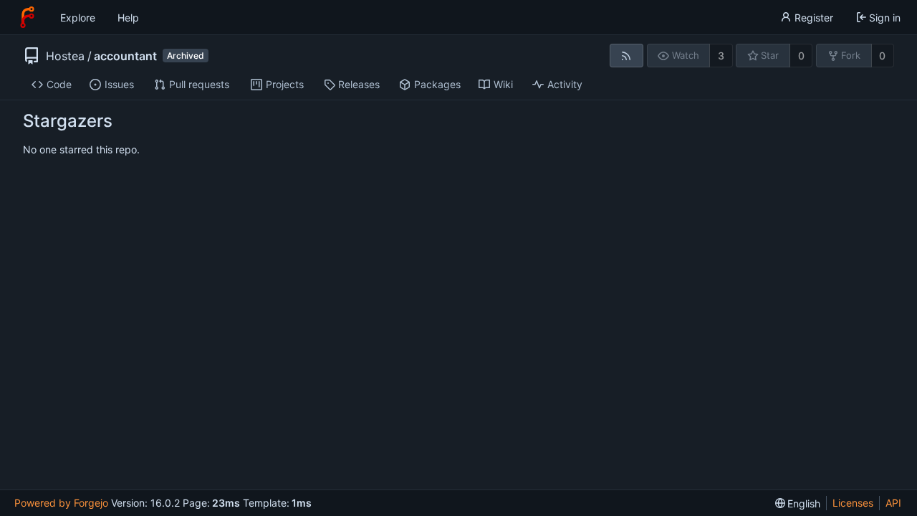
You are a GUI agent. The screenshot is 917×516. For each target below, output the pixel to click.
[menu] (798, 503)
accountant (125, 56)
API (893, 503)
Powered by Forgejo (61, 503)
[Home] (27, 17)
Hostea (65, 56)
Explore (77, 17)
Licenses (852, 503)
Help (128, 17)
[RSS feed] (626, 55)
